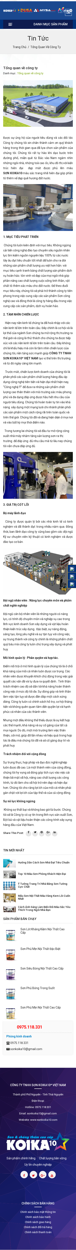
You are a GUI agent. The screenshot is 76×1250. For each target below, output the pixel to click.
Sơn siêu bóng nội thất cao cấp (42, 968)
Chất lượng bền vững (52, 1158)
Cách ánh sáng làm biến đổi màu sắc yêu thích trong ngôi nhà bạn (44, 908)
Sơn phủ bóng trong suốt (37, 988)
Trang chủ (19, 47)
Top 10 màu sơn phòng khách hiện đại (42, 873)
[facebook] (28, 833)
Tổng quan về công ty (30, 73)
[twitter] (35, 833)
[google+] (48, 833)
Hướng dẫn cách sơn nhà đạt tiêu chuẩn (43, 862)
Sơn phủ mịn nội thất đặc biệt (40, 949)
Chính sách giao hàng (38, 1222)
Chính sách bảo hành (38, 1217)
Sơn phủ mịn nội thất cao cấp (40, 1007)
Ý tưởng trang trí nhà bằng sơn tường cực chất (42, 885)
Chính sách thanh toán (38, 1232)
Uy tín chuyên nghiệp (38, 1164)
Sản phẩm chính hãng (21, 1158)
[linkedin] (54, 833)
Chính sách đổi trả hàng (38, 1227)
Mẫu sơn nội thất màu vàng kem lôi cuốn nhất (44, 897)
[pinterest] (41, 833)
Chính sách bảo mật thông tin (38, 1212)
